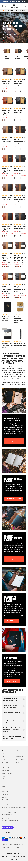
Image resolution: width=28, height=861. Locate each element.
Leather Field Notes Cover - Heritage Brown (19, 83)
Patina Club (5, 791)
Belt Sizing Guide (21, 765)
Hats (3, 756)
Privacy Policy (15, 847)
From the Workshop (5, 798)
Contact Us (19, 762)
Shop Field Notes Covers (14, 441)
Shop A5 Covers (11, 620)
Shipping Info (19, 756)
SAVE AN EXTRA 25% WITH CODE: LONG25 (14, 1)
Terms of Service (6, 847)
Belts (3, 754)
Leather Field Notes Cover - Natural (6, 83)
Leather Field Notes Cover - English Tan (6, 112)
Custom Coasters (7, 773)
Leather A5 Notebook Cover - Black (20, 170)
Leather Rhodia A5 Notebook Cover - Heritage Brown (20, 199)
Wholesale (5, 794)
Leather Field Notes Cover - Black (18, 112)
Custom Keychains (5, 777)
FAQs (17, 754)
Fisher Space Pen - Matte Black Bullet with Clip (20, 345)
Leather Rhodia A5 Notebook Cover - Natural (7, 199)
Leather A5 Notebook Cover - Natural (7, 141)
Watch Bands (6, 765)
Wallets (4, 759)
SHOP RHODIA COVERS (14, 499)
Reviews (4, 789)
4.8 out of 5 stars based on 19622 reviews (14, 856)
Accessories (5, 762)
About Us (4, 786)
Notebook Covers (7, 768)
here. (23, 384)
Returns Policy (20, 759)
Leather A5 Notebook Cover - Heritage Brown (20, 141)
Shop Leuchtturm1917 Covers (14, 559)
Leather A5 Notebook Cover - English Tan (7, 170)
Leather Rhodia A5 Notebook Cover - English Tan (7, 228)
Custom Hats (5, 770)
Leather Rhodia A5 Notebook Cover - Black (20, 228)
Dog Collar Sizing (21, 768)
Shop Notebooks (12, 681)
